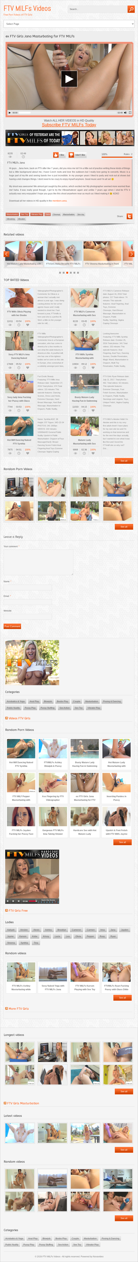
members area (59, 201)
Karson (22, 936)
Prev (6, 254)
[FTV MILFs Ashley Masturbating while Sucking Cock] (52, 1133)
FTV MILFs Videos (27, 8)
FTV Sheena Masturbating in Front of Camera (117, 511)
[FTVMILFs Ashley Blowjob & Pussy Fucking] (20, 1133)
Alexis (36, 930)
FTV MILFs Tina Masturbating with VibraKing (24, 254)
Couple (76, 701)
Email (7, 596)
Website (8, 611)
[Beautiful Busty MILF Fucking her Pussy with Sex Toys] (118, 1201)
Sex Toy (24, 214)
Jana (47, 214)
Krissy (46, 936)
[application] (69, 79)
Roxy (102, 936)
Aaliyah (11, 930)
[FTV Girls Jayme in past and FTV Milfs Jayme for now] (52, 1052)
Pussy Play (30, 708)
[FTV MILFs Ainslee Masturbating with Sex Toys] (118, 1074)
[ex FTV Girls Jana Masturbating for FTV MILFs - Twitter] (129, 216)
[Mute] (125, 112)
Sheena (11, 943)
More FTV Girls (19, 1008)
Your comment (11, 546)
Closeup (56, 214)
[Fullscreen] (130, 112)
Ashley (48, 930)
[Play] (9, 112)
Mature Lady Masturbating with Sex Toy (84, 511)
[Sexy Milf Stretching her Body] (118, 1178)
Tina (36, 943)
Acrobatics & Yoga (16, 701)
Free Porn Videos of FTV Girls (18, 14)
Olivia (78, 936)
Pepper (90, 936)
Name (7, 581)
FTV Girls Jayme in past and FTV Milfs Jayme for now (19, 487)
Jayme (10, 936)
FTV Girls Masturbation (23, 1103)
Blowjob (48, 701)
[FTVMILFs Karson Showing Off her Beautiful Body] (85, 1133)
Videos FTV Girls (19, 718)
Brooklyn (62, 930)
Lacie (57, 936)
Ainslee (24, 930)
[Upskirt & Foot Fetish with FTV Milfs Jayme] (52, 1074)
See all (124, 461)
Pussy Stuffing (47, 708)
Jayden (124, 930)
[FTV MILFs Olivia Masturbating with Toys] (85, 1201)
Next (131, 254)
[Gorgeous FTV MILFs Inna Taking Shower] (85, 1052)
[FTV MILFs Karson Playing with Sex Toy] (118, 1133)
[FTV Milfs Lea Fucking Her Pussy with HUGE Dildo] (118, 1052)
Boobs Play (62, 701)
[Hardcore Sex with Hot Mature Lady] (20, 1201)
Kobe (34, 936)
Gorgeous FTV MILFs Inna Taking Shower (84, 487)
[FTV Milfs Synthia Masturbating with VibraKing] (20, 1052)
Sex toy (80, 214)
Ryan (113, 936)
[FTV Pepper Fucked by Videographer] (20, 1074)
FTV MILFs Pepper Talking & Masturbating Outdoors (102, 254)
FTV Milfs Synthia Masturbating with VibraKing (63, 254)
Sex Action (64, 708)
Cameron (76, 930)
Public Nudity (13, 708)
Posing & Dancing (112, 701)
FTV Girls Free (18, 910)
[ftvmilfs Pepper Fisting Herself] (85, 1074)
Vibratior (21, 219)
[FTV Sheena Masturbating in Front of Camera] (85, 1178)
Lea (68, 936)
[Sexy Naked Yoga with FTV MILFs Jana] (52, 1178)
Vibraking (11, 219)
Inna (102, 930)
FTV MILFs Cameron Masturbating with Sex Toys (52, 487)
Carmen (91, 930)
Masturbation (12, 214)
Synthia (24, 943)
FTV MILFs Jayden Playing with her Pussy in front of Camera (19, 511)
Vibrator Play (36, 214)
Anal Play (34, 701)
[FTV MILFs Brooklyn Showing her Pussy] (52, 1201)
